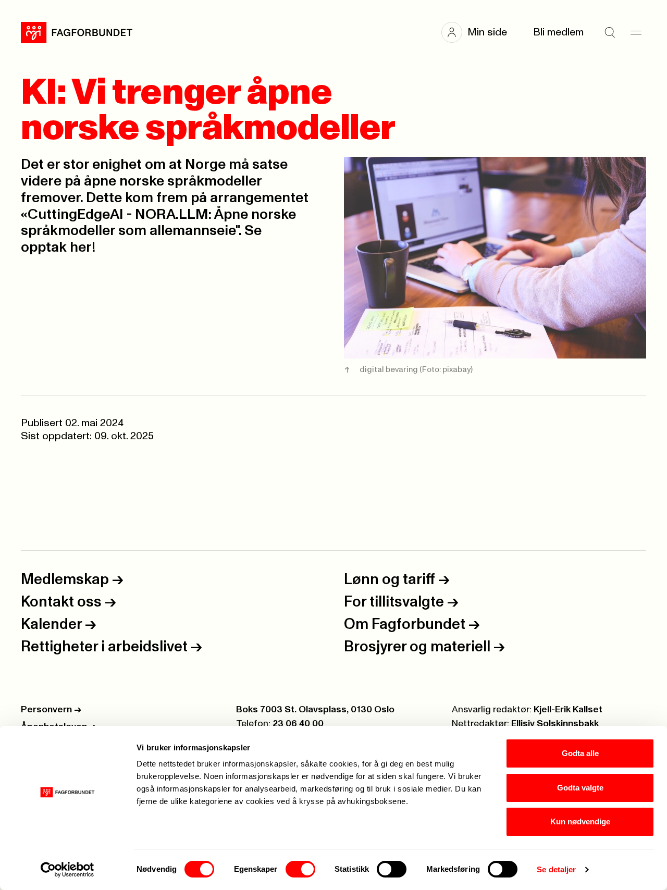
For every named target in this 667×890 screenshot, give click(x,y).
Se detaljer (556, 869)
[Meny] (635, 32)
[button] (479, 32)
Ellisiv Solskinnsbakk (555, 723)
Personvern (51, 709)
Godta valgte (580, 787)
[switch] (300, 869)
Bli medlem (558, 32)
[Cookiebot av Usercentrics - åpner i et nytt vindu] (67, 869)
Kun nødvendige (580, 821)
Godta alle (580, 753)
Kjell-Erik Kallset (568, 709)
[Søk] (609, 32)
